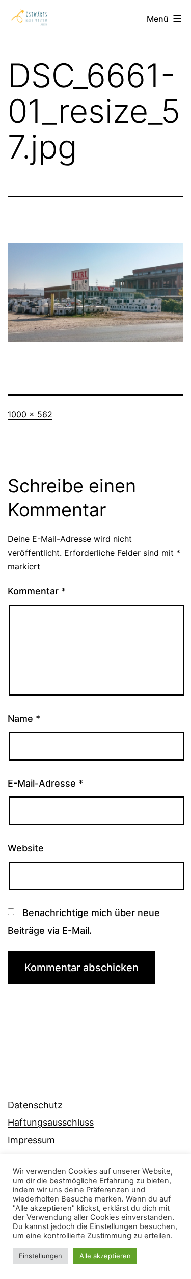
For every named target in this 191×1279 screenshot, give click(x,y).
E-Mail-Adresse (45, 783)
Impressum (31, 1140)
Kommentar (37, 591)
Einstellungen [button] (40, 1255)
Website (26, 848)
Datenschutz (35, 1105)
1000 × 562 (30, 414)
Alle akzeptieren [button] (105, 1255)
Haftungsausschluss (51, 1122)
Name (24, 718)
